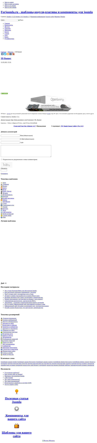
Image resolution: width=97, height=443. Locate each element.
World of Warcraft (8, 214)
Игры (4, 189)
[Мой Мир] (10, 54)
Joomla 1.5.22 (11, 16)
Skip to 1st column (10, 6)
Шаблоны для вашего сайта (17, 434)
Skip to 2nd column (10, 7)
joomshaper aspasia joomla (9, 362)
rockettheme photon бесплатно (62, 362)
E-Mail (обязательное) (27, 139)
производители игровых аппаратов (82, 363)
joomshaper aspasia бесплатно (26, 362)
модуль (8, 113)
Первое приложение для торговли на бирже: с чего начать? (24, 299)
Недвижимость (7, 195)
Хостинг (5, 208)
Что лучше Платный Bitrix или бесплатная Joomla (21, 290)
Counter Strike (7, 215)
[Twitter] (5, 54)
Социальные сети (8, 205)
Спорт (5, 203)
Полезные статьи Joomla (16, 400)
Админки (6, 184)
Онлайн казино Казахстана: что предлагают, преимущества (24, 307)
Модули (10, 52)
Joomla (48, 113)
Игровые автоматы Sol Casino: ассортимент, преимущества (24, 297)
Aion (4, 217)
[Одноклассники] (8, 54)
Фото (4, 210)
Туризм (5, 207)
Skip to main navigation (12, 4)
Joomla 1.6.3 (19, 16)
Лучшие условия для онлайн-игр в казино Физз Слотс (22, 296)
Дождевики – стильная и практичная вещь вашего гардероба (24, 302)
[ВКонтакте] (2, 54)
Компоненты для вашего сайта (17, 417)
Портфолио (6, 201)
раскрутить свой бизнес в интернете (34, 365)
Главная (3, 52)
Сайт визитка (7, 212)
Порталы (5, 196)
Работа (5, 200)
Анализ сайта (49, 16)
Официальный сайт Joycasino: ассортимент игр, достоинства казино (27, 306)
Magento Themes (60, 16)
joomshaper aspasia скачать (44, 362)
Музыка (5, 193)
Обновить (4, 168)
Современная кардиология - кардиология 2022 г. (20, 301)
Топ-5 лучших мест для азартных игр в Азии (19, 294)
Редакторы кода (8, 334)
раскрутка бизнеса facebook (56, 365)
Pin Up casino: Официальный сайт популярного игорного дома (25, 304)
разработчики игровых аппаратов (12, 365)
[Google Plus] (13, 54)
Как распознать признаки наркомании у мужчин (20, 292)
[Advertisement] (48, 45)
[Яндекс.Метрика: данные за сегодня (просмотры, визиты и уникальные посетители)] (48, 440)
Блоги (5, 188)
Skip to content (9, 2)
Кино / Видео (7, 191)
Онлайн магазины (8, 198)
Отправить (4, 173)
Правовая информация (37, 16)
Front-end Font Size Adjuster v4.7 (25, 126)
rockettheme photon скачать (80, 362)
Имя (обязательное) (26, 135)
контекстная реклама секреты (61, 363)
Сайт (21, 142)
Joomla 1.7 (26, 16)
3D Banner (6, 58)
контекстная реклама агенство (17, 363)
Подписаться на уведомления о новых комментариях (20, 159)
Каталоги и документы (10, 328)
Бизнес (5, 186)
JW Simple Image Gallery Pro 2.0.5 (71, 126)
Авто (4, 182)
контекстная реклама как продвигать (39, 363)
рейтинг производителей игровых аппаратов (79, 365)
